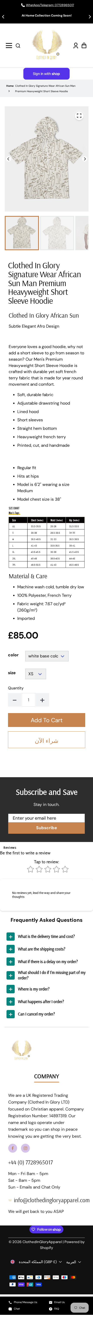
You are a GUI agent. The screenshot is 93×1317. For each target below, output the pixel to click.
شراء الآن (46, 741)
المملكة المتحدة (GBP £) (38, 1261)
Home (10, 86)
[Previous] (8, 159)
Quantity (16, 688)
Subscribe (46, 827)
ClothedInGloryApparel (42, 1241)
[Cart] (83, 45)
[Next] (84, 159)
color (13, 655)
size (12, 672)
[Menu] (9, 45)
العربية (71, 1262)
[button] (18, 45)
